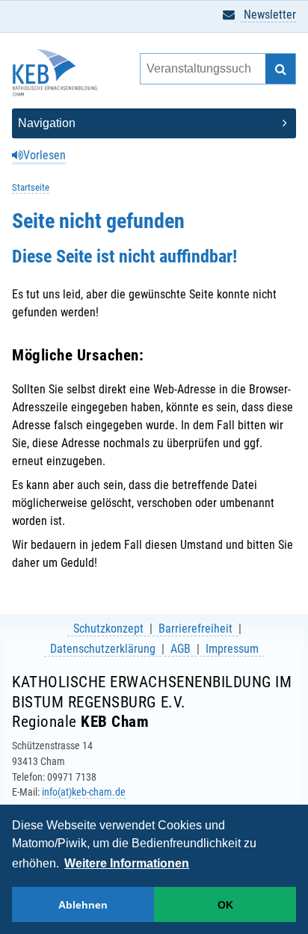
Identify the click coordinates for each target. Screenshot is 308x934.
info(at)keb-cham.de (84, 792)
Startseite (30, 187)
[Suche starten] (280, 69)
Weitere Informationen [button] (126, 863)
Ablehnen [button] (83, 905)
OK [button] (225, 905)
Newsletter (268, 14)
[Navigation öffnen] (154, 123)
